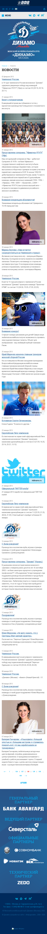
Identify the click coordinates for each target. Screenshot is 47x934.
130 (40, 771)
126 (16, 771)
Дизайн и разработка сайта (14, 915)
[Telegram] (38, 15)
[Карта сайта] (6, 9)
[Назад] (5, 772)
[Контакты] (3, 9)
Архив (23, 782)
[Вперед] (26, 776)
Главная (4, 66)
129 (34, 771)
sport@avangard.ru (37, 907)
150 (20, 776)
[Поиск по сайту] (9, 9)
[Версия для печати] (12, 9)
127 (22, 771)
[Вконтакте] (30, 15)
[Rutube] (42, 15)
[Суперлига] (23, 3)
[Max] (34, 15)
